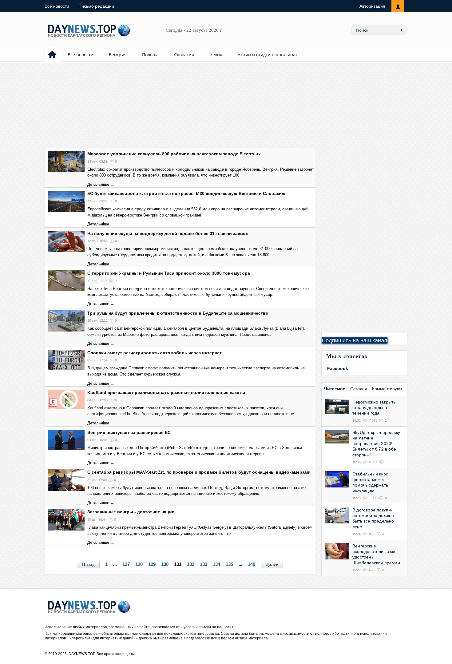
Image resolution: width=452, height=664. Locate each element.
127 (126, 564)
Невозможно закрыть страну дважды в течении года (374, 407)
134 (216, 564)
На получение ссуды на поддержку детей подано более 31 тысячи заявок (167, 233)
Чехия (215, 55)
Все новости (57, 6)
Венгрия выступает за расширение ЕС (129, 432)
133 (203, 564)
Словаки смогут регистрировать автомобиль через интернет (154, 352)
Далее (272, 564)
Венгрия (118, 55)
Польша (150, 55)
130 (165, 564)
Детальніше (98, 184)
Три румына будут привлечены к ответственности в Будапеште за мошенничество (177, 313)
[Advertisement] (226, 105)
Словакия (184, 55)
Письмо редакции (96, 6)
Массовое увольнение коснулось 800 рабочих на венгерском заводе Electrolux (174, 153)
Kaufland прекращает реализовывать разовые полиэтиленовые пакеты (166, 392)
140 (251, 564)
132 (190, 564)
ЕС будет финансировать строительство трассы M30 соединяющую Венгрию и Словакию (186, 193)
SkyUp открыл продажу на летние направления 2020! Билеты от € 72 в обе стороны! (376, 443)
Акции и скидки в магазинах (268, 55)
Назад (88, 564)
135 (229, 564)
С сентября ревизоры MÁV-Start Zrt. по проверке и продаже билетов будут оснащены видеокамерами (199, 472)
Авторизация (372, 6)
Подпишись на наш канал (354, 340)
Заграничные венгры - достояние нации (131, 511)
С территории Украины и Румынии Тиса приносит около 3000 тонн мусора (168, 273)
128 (139, 564)
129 (152, 564)
